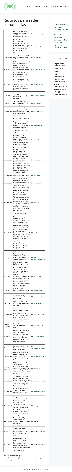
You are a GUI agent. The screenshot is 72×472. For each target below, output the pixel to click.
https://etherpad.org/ (37, 421)
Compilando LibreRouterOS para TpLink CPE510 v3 (61, 29)
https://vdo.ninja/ (36, 276)
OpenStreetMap (19, 431)
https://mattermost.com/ (38, 356)
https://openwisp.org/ (37, 290)
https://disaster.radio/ (37, 297)
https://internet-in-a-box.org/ (39, 95)
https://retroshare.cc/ (37, 160)
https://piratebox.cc (36, 140)
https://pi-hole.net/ (36, 103)
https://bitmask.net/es (37, 111)
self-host (17, 366)
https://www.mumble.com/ (38, 336)
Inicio (28, 6)
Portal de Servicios (56, 6)
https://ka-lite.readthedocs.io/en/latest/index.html (42, 258)
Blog (45, 6)
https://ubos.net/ (35, 368)
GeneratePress (46, 469)
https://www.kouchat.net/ (38, 391)
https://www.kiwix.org (37, 125)
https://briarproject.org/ (37, 233)
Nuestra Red (37, 6)
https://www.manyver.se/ (38, 381)
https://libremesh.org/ (37, 34)
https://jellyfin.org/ (36, 46)
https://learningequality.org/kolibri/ (40, 69)
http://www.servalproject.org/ (39, 314)
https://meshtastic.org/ (37, 303)
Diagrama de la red (60, 24)
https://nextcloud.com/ (37, 57)
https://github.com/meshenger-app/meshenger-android (40, 347)
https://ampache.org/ (37, 84)
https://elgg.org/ (35, 202)
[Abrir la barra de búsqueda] (66, 6)
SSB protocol (21, 380)
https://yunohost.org (37, 325)
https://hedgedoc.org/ (37, 406)
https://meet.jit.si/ (36, 183)
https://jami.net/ (35, 175)
